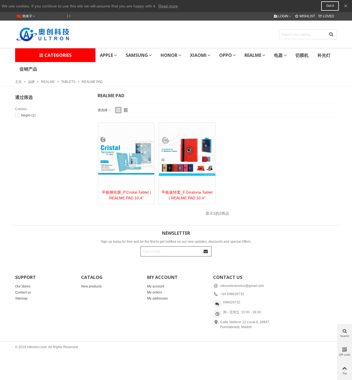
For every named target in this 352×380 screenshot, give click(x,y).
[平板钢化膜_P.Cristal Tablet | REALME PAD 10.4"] (126, 155)
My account (155, 286)
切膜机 (302, 55)
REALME (252, 55)
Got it (330, 6)
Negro (28, 115)
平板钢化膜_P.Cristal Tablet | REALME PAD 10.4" (126, 195)
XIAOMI (198, 55)
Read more (168, 6)
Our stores (23, 286)
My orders (154, 292)
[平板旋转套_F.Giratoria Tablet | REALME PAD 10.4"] (187, 155)
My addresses (157, 298)
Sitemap (21, 298)
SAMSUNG (137, 55)
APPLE (106, 55)
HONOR (169, 55)
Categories (58, 55)
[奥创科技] (42, 34)
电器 (278, 55)
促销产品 (28, 69)
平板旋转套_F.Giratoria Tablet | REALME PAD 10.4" (187, 195)
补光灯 (324, 55)
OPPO (225, 55)
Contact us (23, 292)
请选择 (103, 110)
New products (91, 286)
